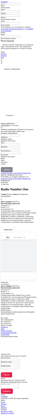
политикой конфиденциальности (12, 29)
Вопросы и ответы (7, 413)
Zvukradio (4, 2)
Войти (3, 32)
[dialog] (18, 155)
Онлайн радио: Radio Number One (19, 173)
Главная (3, 173)
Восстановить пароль (8, 19)
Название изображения (9, 133)
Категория (4, 155)
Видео (3, 406)
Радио (3, 402)
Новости (4, 408)
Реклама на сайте (7, 411)
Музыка (3, 404)
